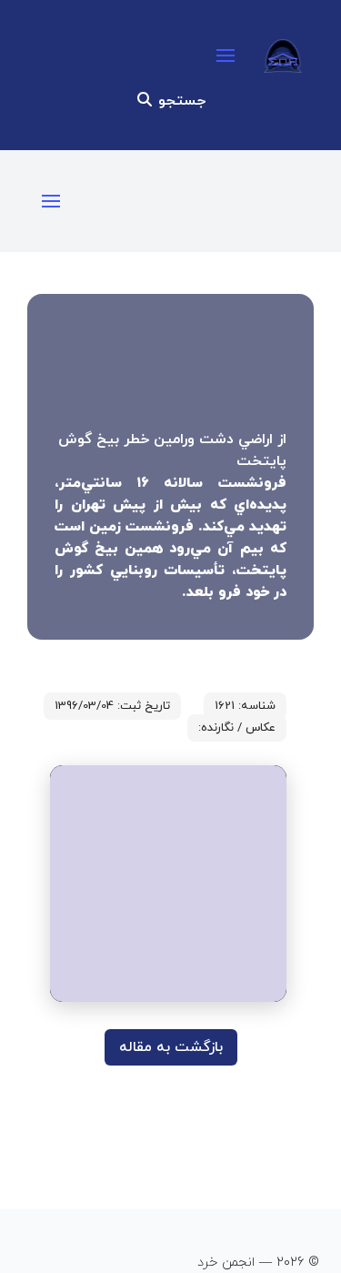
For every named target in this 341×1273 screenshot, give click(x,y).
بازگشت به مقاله (171, 1047)
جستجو (180, 101)
